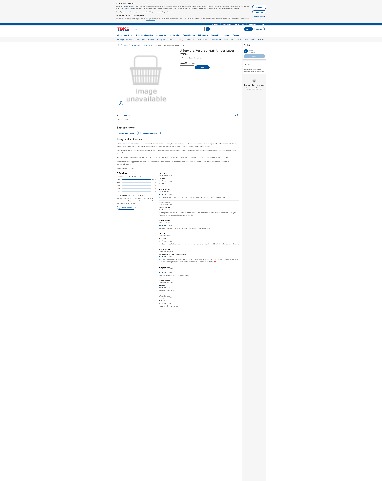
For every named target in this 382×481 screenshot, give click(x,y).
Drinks (126, 45)
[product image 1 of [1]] (146, 78)
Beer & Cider (136, 45)
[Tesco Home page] (123, 29)
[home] (118, 45)
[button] (214, 24)
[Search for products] (208, 29)
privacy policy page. (129, 8)
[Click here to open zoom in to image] (121, 103)
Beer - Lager (148, 45)
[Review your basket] (246, 51)
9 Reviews (197, 58)
